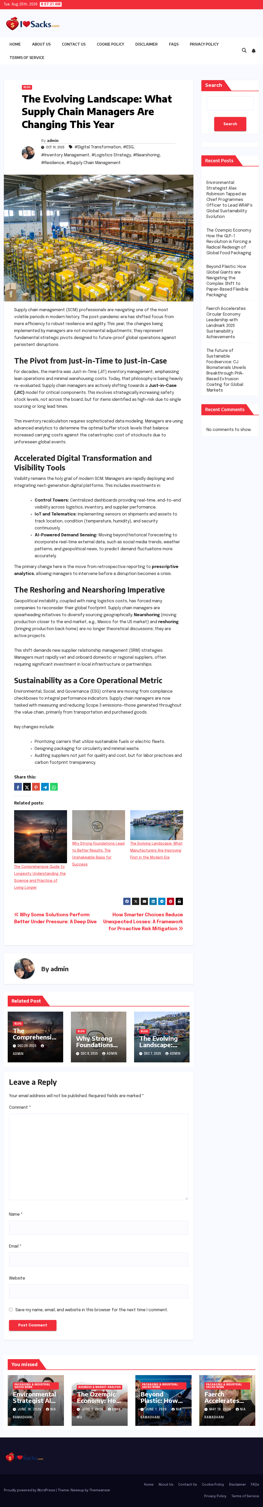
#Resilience (52, 163)
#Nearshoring (146, 155)
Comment (20, 1107)
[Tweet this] (27, 787)
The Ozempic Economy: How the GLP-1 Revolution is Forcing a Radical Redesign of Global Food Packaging (228, 241)
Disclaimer (146, 44)
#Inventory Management (65, 155)
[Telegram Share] (45, 787)
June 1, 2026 (93, 1409)
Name (16, 1214)
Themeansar (99, 1490)
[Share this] (18, 787)
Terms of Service (27, 57)
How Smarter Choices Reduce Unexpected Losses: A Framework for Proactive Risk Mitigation (143, 922)
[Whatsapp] (54, 787)
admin (53, 140)
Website (17, 1278)
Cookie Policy (110, 44)
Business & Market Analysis (99, 1387)
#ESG (128, 147)
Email (15, 1246)
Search (213, 85)
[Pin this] (36, 787)
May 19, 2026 (220, 1409)
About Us (41, 44)
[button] (244, 50)
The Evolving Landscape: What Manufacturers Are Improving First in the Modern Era (156, 850)
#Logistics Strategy (111, 155)
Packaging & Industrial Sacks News (32, 1386)
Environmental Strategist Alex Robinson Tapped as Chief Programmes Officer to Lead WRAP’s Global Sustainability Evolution (229, 200)
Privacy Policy (204, 44)
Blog (27, 87)
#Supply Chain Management (93, 163)
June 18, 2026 (30, 1409)
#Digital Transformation (97, 147)
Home (15, 44)
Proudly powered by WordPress (30, 1490)
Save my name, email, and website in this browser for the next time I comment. (91, 1310)
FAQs (174, 44)
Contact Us (74, 44)
